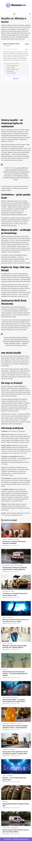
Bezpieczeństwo (6, 697)
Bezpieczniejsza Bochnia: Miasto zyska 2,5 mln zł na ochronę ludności (16, 818)
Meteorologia (14, 697)
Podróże (19, 723)
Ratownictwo (20, 565)
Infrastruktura (6, 565)
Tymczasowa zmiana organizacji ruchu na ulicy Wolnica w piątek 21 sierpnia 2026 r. (16, 740)
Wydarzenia (16, 539)
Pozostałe (4, 669)
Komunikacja (5, 749)
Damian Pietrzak (6, 545)
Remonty (13, 591)
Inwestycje (13, 565)
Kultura (4, 643)
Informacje (5, 801)
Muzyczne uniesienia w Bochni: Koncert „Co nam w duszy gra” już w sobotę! (16, 608)
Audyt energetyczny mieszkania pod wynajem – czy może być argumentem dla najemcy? (16, 660)
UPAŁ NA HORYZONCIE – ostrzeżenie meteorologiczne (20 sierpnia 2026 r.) (16, 688)
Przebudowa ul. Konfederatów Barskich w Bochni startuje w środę (16, 582)
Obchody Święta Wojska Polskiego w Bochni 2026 (16, 792)
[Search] (30, 13)
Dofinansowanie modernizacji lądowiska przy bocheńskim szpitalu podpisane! (16, 556)
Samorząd (10, 539)
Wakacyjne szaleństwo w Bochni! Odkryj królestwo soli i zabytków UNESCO (16, 634)
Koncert (4, 617)
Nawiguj (17, 78)
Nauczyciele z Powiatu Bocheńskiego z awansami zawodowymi (16, 530)
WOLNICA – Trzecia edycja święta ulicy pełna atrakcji (16, 766)
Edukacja (4, 539)
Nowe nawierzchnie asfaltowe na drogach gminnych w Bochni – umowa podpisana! (16, 714)
